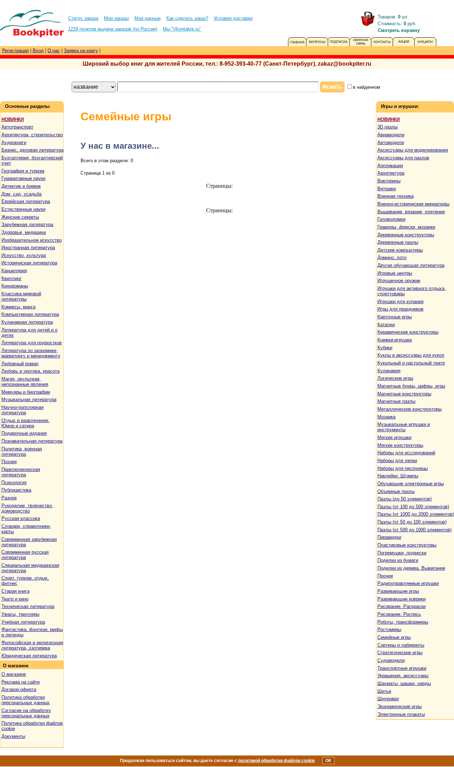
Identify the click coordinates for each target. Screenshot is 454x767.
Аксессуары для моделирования (412, 150)
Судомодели (391, 660)
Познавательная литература (31, 441)
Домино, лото (391, 257)
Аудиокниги (13, 142)
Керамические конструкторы (407, 332)
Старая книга (15, 591)
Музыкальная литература (28, 399)
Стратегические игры (399, 652)
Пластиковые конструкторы (406, 545)
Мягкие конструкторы (400, 445)
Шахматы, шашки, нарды (404, 683)
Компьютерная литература (30, 314)
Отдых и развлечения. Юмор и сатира (25, 423)
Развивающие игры (398, 591)
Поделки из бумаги (397, 560)
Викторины (388, 180)
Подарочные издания (24, 433)
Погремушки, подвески (401, 552)
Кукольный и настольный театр (411, 363)
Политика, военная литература (21, 451)
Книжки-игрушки (394, 340)
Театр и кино (14, 599)
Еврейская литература (25, 201)
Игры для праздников (400, 309)
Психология (14, 482)
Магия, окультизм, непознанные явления (24, 381)
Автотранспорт (17, 127)
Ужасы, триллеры (20, 614)
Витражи (386, 188)
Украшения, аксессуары (402, 675)
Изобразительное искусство (31, 240)
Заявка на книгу (81, 50)
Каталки (386, 324)
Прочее (385, 576)
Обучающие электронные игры (410, 483)
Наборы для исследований (406, 452)
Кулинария (388, 370)
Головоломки (391, 219)
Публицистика (16, 490)
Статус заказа (83, 18)
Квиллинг (11, 278)
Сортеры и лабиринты (400, 645)
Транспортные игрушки (401, 668)
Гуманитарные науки (23, 178)
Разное (9, 497)
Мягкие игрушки (394, 437)
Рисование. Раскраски (401, 606)
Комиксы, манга (18, 306)
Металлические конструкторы (409, 409)
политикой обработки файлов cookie (276, 760)
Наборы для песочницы (402, 468)
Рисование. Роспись (399, 614)
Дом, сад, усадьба (21, 194)
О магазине (13, 674)
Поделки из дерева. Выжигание (411, 568)
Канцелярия (14, 270)
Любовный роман (19, 363)
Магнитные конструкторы (404, 393)
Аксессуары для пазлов (403, 157)
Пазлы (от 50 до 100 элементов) (412, 522)
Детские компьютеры (400, 250)
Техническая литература (27, 606)
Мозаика (386, 417)
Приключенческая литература (20, 472)
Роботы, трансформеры (402, 622)
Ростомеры (389, 629)
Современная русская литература (25, 554)
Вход (38, 50)
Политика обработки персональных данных (25, 700)
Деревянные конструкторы (405, 234)
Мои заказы (116, 18)
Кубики (384, 347)
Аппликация (390, 165)
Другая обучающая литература (410, 265)
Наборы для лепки (397, 460)
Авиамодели (390, 134)
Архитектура (390, 173)
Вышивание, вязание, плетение (411, 211)
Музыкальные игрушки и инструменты (403, 427)
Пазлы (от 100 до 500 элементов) (413, 506)
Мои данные (147, 18)
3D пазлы (387, 127)
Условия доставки (233, 18)
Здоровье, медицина (23, 232)
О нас (54, 50)
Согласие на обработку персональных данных (26, 713)
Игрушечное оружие (398, 280)
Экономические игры (399, 706)
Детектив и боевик (21, 186)
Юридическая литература (29, 655)
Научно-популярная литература (22, 410)
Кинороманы (14, 286)
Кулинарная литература (27, 322)
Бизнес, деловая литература (32, 150)
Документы (13, 736)
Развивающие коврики (401, 599)
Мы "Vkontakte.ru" (182, 29)
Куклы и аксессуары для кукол (410, 355)
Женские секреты (20, 217)
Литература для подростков (31, 342)
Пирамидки (389, 537)
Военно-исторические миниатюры (413, 204)
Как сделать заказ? (187, 18)
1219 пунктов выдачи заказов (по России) (112, 29)
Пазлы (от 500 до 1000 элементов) (414, 529)
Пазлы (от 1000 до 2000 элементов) (415, 514)
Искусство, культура (23, 255)
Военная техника (395, 196)
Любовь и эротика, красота (30, 371)
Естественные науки (23, 209)
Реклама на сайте (20, 682)
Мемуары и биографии (25, 392)
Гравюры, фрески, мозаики (406, 227)
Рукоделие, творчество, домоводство (27, 508)
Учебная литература (23, 622)
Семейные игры (394, 637)
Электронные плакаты (401, 714)
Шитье (384, 691)
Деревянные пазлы (397, 242)
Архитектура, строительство (32, 134)
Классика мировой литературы (21, 296)
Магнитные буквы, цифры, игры (411, 386)
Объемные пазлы (396, 491)
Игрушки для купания (400, 301)
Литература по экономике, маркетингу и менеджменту (30, 353)
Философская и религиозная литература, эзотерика (32, 645)
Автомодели (390, 142)
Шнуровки (388, 698)
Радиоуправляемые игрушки (408, 583)
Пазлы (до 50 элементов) (404, 499)
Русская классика (20, 518)
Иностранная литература (28, 247)
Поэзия (9, 461)
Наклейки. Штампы (397, 475)
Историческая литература (29, 262)
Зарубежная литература (27, 224)
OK (328, 760)
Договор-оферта (18, 689)
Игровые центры (394, 273)
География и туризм (22, 171)
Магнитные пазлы (396, 401)
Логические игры (395, 378)
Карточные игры (394, 316)
